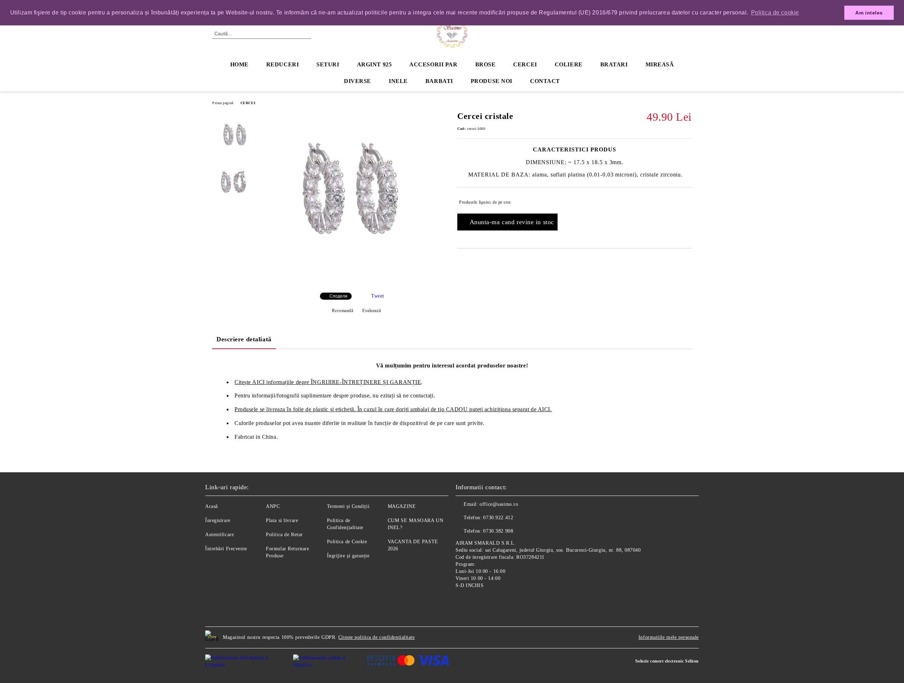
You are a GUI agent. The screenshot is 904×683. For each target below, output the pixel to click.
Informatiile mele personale (668, 637)
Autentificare (219, 534)
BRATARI (614, 64)
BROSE (485, 64)
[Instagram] (476, 601)
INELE (398, 81)
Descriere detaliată (244, 339)
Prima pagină (222, 103)
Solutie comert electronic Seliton (667, 661)
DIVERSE (357, 81)
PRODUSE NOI (491, 81)
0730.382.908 (498, 531)
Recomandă (342, 310)
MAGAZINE (402, 506)
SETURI (327, 64)
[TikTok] (492, 601)
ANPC (273, 506)
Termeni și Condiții (348, 506)
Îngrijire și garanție (348, 555)
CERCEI (525, 64)
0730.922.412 (498, 517)
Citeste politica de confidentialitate (376, 637)
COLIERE (569, 64)
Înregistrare (218, 520)
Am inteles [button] (869, 13)
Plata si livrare (282, 520)
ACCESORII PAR (433, 64)
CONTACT (545, 81)
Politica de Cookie (347, 541)
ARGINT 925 (374, 64)
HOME (239, 64)
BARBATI (439, 81)
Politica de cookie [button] (775, 13)
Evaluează (371, 310)
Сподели (338, 296)
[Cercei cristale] (356, 281)
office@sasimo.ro (499, 504)
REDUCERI (282, 64)
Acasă (211, 506)
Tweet (377, 296)
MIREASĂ (660, 64)
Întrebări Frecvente (226, 548)
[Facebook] (461, 601)
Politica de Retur (284, 534)
